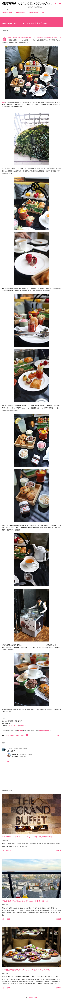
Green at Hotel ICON (13, 725)
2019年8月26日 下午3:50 (26, 754)
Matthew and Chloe (44, 730)
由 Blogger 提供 (32, 997)
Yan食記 (22, 735)
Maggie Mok (10, 748)
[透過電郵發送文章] (27, 735)
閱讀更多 (58, 850)
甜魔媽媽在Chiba (33, 12)
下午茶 (7, 735)
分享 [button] (58, 735)
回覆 (8, 761)
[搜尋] (56, 3)
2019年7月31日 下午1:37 (20, 748)
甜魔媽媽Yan (15, 754)
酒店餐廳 (12, 735)
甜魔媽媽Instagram (7, 12)
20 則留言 (8, 850)
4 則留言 (8, 988)
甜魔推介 (17, 735)
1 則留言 (8, 919)
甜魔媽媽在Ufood (20, 12)
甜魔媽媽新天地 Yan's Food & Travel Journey (28, 3)
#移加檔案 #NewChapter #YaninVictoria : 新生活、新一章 (25, 901)
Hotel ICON (23, 725)
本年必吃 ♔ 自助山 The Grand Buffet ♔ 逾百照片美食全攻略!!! (27, 836)
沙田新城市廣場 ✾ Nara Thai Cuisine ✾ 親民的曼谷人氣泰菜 (26, 970)
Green (30, 40)
